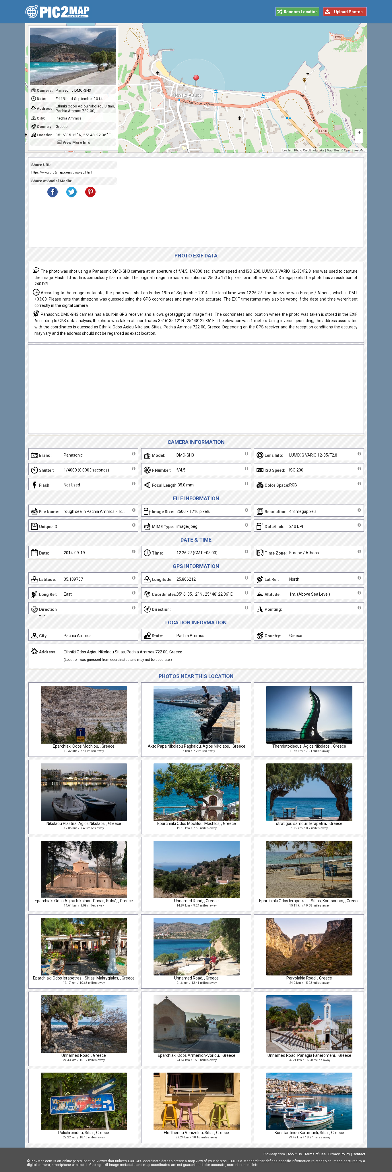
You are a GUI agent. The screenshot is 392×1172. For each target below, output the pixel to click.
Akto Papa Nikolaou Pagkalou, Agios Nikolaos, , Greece (196, 746)
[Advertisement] (238, 202)
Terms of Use (315, 1154)
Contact (359, 1154)
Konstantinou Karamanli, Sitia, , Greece (309, 1132)
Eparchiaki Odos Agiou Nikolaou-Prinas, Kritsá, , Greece (84, 900)
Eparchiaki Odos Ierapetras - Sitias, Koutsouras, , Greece (309, 900)
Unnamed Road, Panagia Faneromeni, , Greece (309, 1055)
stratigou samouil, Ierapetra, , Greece (309, 823)
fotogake (318, 150)
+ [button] (359, 132)
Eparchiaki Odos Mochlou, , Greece (84, 746)
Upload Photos (348, 11)
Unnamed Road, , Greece (196, 900)
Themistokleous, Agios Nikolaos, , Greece (309, 746)
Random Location (301, 11)
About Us (295, 1154)
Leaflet (287, 150)
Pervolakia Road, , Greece (309, 978)
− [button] (359, 140)
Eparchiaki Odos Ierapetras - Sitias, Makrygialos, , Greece (84, 978)
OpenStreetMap (354, 150)
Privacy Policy (339, 1154)
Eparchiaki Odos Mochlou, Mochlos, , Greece (196, 823)
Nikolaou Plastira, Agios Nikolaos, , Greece (83, 823)
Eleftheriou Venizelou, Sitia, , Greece (196, 1132)
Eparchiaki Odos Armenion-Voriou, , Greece (196, 1055)
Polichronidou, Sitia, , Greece (83, 1132)
